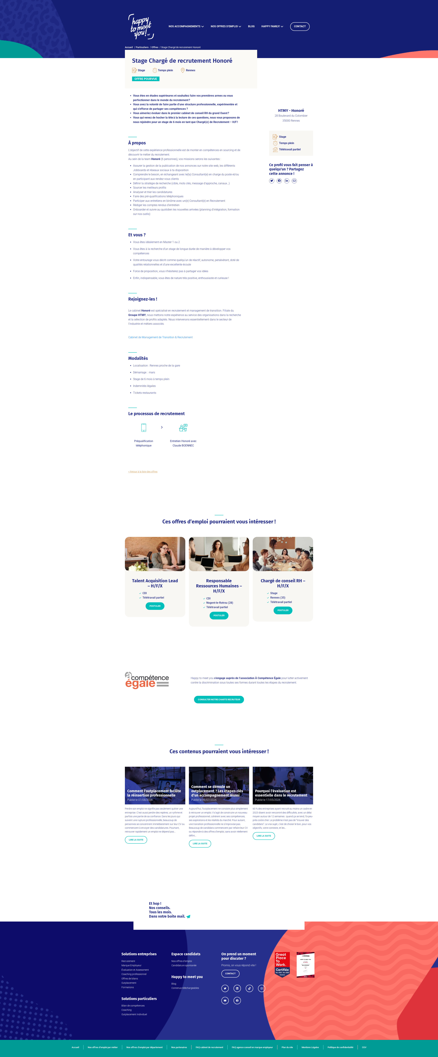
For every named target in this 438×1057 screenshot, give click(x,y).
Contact (300, 26)
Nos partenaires (179, 1047)
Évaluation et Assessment (135, 969)
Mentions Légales (310, 1047)
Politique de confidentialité (340, 1047)
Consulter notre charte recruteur (219, 699)
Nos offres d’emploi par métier (103, 1047)
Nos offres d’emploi (224, 26)
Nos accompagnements (184, 26)
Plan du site (287, 1047)
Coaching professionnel (133, 974)
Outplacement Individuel (134, 1014)
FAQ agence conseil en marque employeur (252, 1047)
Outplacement (128, 982)
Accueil (75, 1047)
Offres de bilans (129, 978)
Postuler (155, 606)
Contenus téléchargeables (185, 988)
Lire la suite (136, 839)
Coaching (126, 1010)
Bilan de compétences (133, 1005)
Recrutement (128, 961)
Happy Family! (270, 26)
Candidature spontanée (183, 965)
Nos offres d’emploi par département (144, 1047)
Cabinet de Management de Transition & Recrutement (160, 337)
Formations (127, 987)
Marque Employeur (131, 965)
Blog (251, 26)
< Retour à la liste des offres (142, 471)
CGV (364, 1047)
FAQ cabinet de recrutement (209, 1047)
